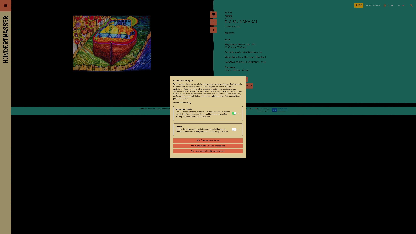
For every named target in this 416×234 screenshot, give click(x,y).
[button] (239, 113)
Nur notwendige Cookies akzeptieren (208, 151)
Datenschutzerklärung (182, 103)
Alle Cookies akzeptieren (208, 140)
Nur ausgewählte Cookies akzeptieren (208, 146)
